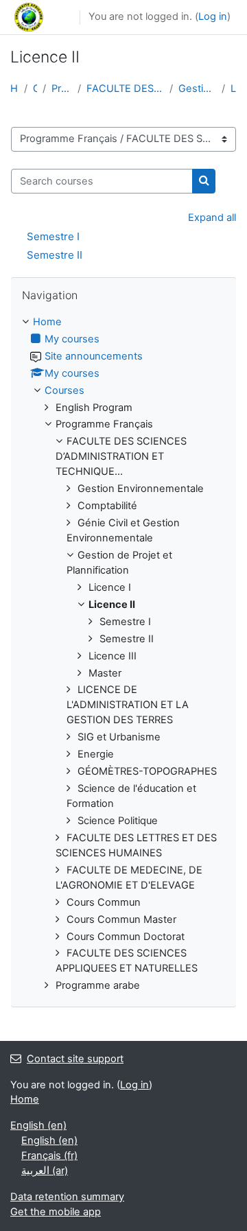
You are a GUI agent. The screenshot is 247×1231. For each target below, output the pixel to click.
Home (14, 88)
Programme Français (61, 88)
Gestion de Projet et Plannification (197, 88)
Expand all (212, 217)
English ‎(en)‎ (38, 1125)
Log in (212, 16)
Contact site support (75, 1059)
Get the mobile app (55, 1212)
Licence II (234, 88)
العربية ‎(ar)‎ (44, 1170)
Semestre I (53, 236)
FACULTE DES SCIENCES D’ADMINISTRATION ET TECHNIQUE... (124, 88)
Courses (35, 88)
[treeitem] (123, 654)
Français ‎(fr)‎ (49, 1155)
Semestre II (54, 254)
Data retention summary (67, 1197)
